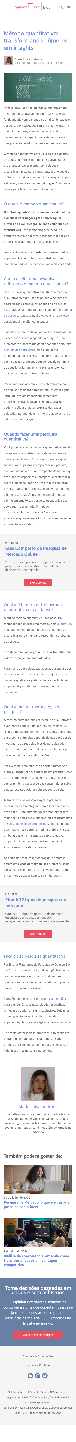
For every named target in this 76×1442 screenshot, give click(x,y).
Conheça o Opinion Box (38, 1356)
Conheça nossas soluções (38, 1334)
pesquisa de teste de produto (23, 823)
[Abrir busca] (61, 7)
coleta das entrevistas (20, 349)
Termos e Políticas (38, 1365)
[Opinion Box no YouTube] (45, 1375)
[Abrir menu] (68, 7)
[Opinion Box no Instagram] (38, 1375)
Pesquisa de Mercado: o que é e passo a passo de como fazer (36, 1204)
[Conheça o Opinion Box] (28, 7)
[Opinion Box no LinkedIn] (31, 1375)
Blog (47, 7)
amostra (47, 332)
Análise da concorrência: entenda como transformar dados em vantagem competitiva (36, 1260)
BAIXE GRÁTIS (38, 582)
